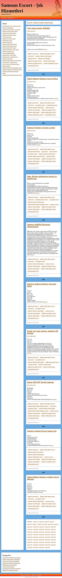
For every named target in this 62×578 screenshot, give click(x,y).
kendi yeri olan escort (41, 199)
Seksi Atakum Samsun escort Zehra (42, 79)
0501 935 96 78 (31, 385)
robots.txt (34, 575)
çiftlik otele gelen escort (52, 362)
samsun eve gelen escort (35, 63)
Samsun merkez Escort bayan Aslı (42, 431)
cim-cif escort (53, 151)
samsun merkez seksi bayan (43, 56)
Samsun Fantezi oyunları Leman (41, 128)
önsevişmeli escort (33, 65)
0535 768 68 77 (31, 31)
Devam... (45, 49)
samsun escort (32, 58)
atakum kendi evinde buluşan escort (38, 406)
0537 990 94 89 (31, 336)
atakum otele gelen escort (47, 53)
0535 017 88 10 (31, 130)
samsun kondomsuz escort (35, 115)
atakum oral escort (33, 53)
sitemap (39, 575)
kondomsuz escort (51, 105)
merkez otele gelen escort (51, 63)
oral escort (31, 56)
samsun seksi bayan (49, 61)
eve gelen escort (40, 105)
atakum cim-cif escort (34, 151)
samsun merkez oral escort (35, 452)
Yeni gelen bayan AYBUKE (38, 28)
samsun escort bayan (44, 58)
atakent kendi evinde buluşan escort (38, 204)
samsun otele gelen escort (35, 457)
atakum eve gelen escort (35, 61)
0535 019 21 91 (31, 81)
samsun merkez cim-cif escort (36, 156)
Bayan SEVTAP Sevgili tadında (40, 382)
